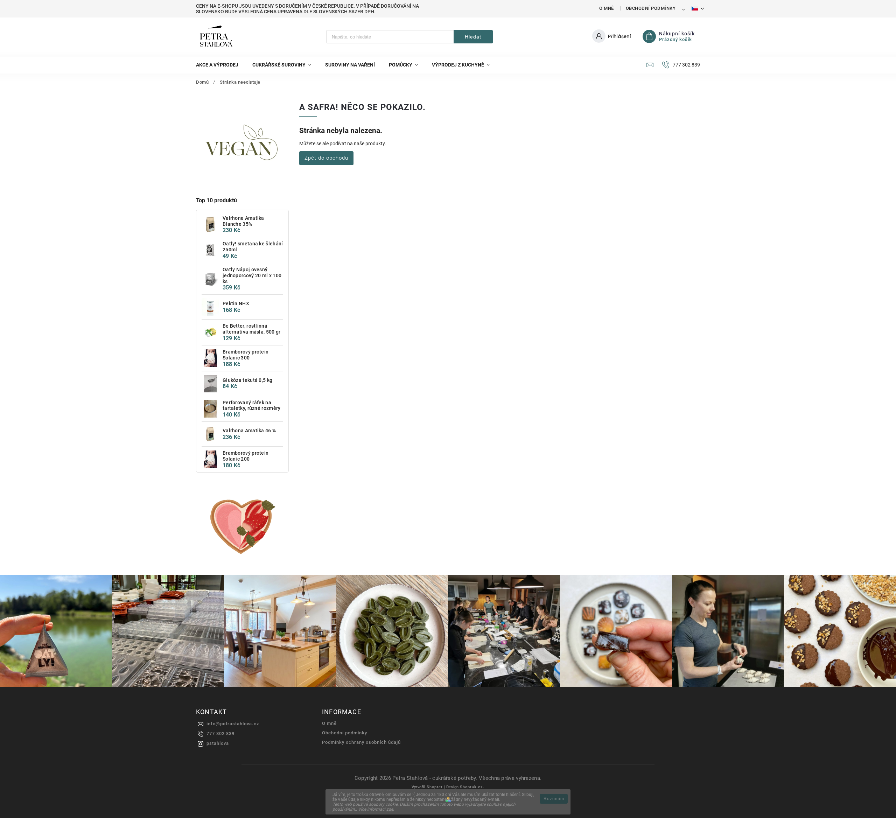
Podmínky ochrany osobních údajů (361, 742)
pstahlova (217, 743)
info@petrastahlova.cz (232, 723)
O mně (606, 8)
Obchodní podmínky (651, 8)
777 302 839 (220, 733)
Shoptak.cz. (472, 787)
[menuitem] (220, 65)
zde (389, 809)
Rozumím (554, 798)
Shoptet (435, 787)
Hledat (473, 37)
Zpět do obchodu (326, 158)
